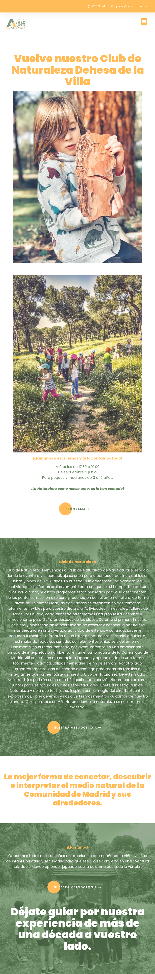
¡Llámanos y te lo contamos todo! (77, 458)
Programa (76, 509)
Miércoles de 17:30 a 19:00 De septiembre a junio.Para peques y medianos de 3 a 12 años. (77, 477)
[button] (144, 21)
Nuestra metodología (76, 728)
